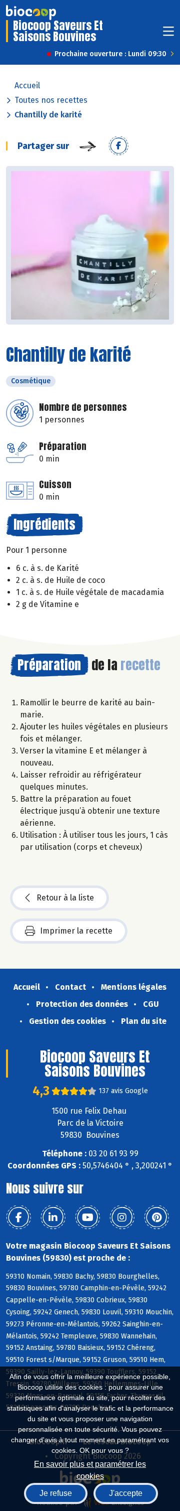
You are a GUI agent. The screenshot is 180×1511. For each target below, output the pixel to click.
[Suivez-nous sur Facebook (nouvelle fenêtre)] (18, 1217)
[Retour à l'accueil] (31, 12)
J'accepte (125, 1493)
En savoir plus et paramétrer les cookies (90, 1469)
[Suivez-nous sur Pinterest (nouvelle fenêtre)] (156, 1217)
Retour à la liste (65, 897)
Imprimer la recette (76, 931)
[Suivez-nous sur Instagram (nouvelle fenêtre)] (122, 1217)
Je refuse (56, 1493)
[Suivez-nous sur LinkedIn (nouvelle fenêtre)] (53, 1217)
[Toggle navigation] (168, 34)
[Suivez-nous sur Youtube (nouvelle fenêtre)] (87, 1217)
